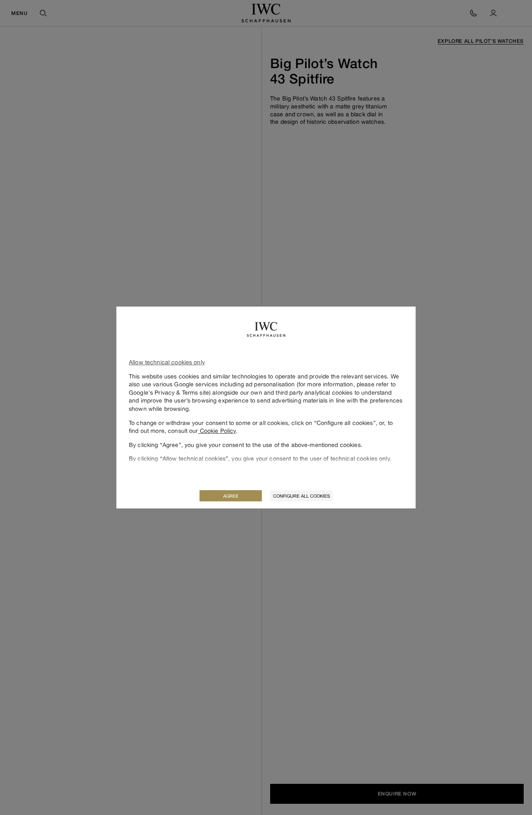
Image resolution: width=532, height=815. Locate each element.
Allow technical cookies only (167, 362)
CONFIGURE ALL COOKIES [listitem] (301, 495)
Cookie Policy (217, 430)
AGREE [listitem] (231, 495)
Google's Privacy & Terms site (169, 392)
